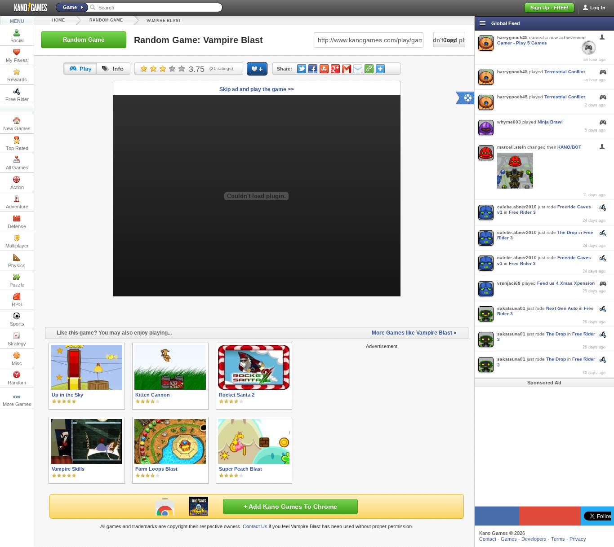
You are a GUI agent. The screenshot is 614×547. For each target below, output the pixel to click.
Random (17, 382)
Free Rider (17, 99)
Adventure (17, 206)
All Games (17, 167)
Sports (17, 323)
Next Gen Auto (562, 308)
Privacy (578, 539)
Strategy (17, 343)
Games (509, 539)
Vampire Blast (164, 20)
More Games (17, 404)
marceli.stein (511, 147)
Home (58, 20)
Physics (17, 265)
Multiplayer (17, 245)
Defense (17, 226)
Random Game (106, 20)
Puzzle (16, 284)
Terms (558, 539)
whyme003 (509, 121)
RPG (17, 304)
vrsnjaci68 (509, 283)
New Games (17, 128)
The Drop (567, 232)
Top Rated (17, 148)
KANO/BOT (569, 147)
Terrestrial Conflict (564, 71)
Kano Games (26, 7)
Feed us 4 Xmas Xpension (566, 283)
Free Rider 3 (522, 212)
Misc (17, 363)
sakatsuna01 (511, 308)
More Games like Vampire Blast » (414, 333)
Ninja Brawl (550, 121)
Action (17, 187)
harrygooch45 (512, 37)
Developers (534, 539)
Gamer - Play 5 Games (522, 42)
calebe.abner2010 (517, 206)
